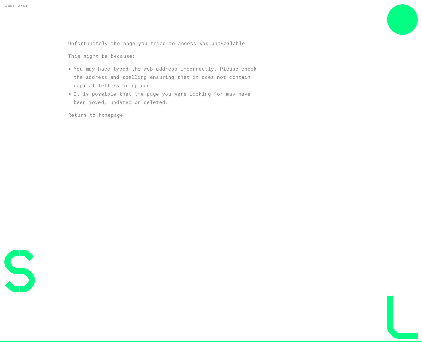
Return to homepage (95, 115)
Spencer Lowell (15, 5)
